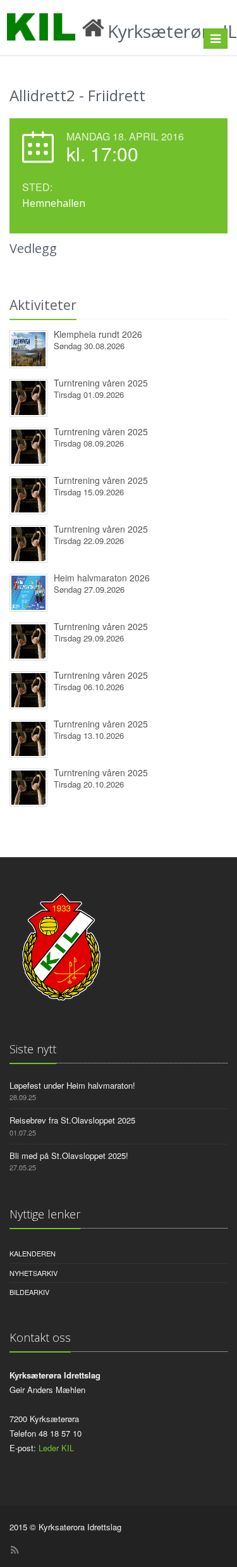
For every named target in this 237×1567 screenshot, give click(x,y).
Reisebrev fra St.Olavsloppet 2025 (72, 1120)
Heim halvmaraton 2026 (102, 577)
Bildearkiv (29, 1292)
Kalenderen (32, 1253)
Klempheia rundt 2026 (98, 334)
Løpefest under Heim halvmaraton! (72, 1085)
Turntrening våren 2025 (101, 382)
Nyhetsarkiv (33, 1273)
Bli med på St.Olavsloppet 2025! (68, 1155)
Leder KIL (56, 1448)
